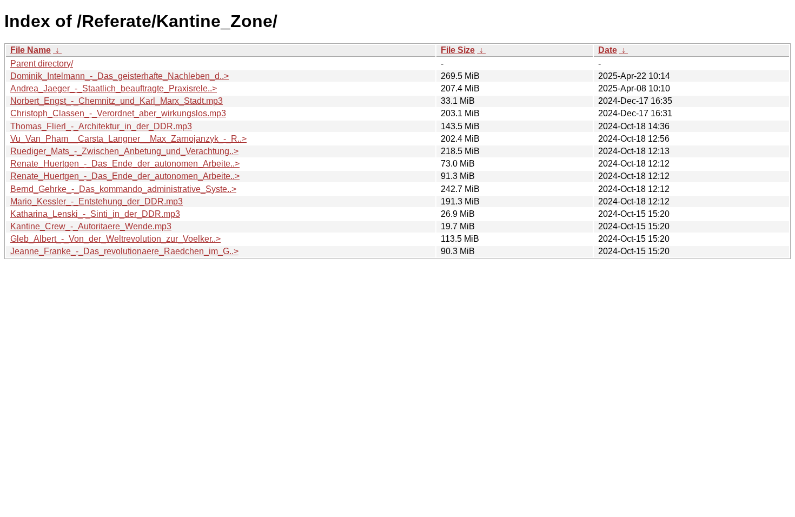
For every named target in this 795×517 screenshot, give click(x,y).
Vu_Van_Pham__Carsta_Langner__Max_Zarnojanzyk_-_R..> (128, 138)
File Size (458, 50)
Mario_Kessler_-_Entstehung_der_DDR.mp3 (96, 201)
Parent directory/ (41, 63)
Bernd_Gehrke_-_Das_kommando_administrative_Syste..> (123, 189)
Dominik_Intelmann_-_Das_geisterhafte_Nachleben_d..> (119, 76)
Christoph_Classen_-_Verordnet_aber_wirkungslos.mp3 (118, 113)
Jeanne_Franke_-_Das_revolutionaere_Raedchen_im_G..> (124, 251)
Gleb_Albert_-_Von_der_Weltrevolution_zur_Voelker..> (115, 238)
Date (607, 50)
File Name (30, 50)
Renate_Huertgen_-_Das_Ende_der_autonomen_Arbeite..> (125, 163)
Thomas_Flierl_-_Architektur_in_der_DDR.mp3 (101, 126)
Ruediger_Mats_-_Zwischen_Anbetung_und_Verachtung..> (124, 151)
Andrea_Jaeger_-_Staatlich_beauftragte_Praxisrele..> (113, 88)
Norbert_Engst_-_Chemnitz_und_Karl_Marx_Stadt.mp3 (116, 100)
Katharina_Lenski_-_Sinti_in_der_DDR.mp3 (95, 213)
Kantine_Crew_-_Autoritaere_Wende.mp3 (90, 226)
